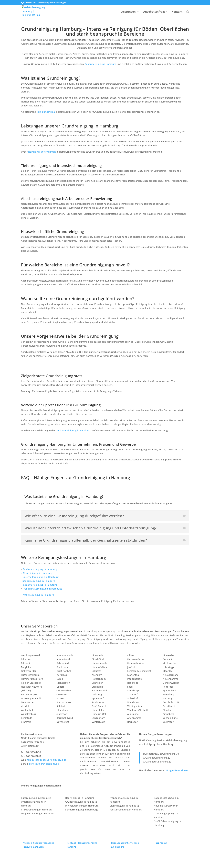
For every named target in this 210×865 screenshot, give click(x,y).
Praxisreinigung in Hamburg (38, 594)
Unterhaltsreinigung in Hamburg (40, 577)
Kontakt (177, 12)
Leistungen (128, 12)
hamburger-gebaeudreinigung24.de (46, 759)
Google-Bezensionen (177, 770)
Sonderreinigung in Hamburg (38, 580)
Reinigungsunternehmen (42, 151)
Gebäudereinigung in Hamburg (73, 430)
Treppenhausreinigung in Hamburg (42, 588)
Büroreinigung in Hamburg (37, 573)
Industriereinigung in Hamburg (39, 584)
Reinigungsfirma (46, 111)
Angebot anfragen (155, 12)
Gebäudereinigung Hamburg (100, 64)
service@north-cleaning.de (44, 763)
